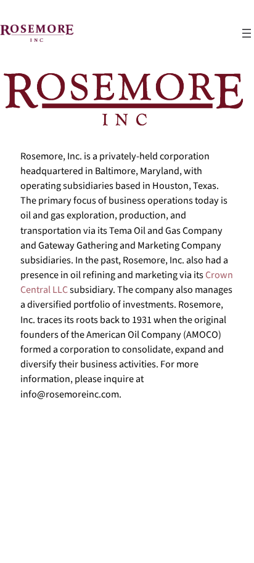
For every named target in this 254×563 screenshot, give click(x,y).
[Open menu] (246, 33)
